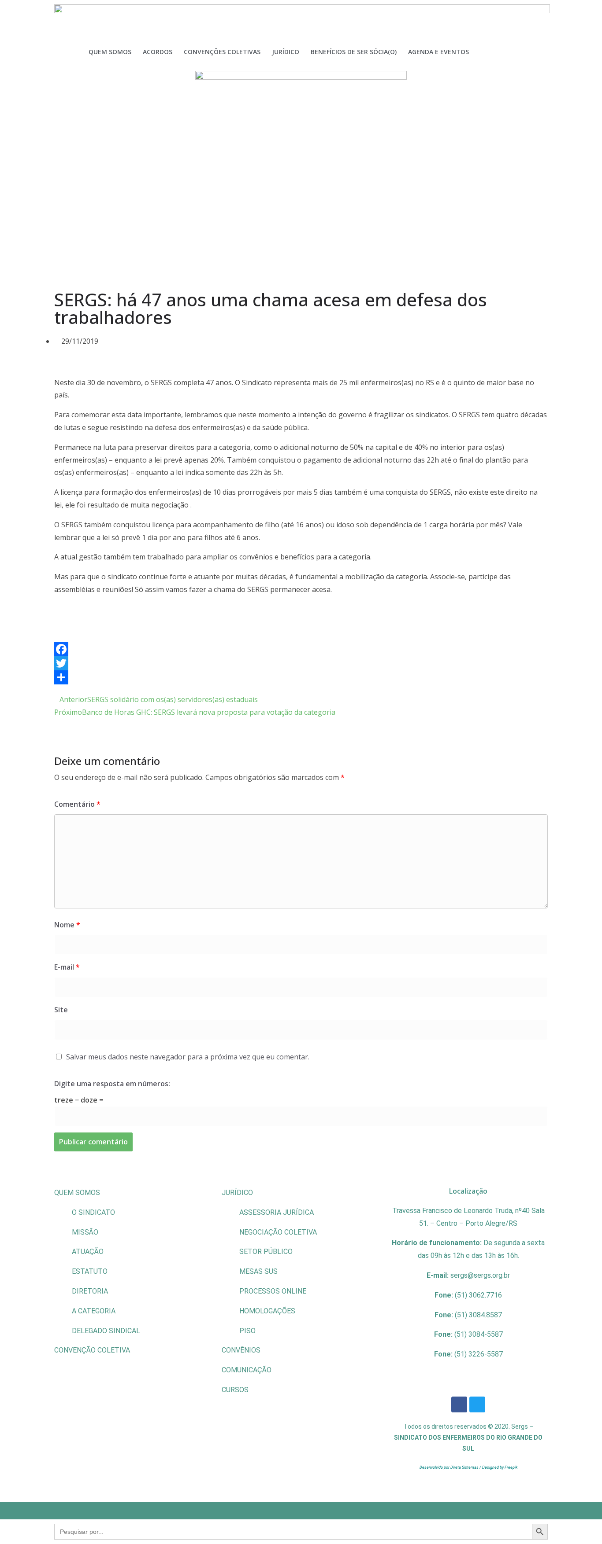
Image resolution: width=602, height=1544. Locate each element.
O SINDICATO (93, 1212)
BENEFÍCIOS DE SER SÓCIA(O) (354, 52)
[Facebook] (301, 649)
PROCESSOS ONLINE (272, 1291)
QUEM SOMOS (77, 1192)
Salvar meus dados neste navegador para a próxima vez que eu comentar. (187, 1057)
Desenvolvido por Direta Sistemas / (451, 1467)
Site (61, 1010)
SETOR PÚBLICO (266, 1251)
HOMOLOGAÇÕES (267, 1311)
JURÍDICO (237, 1192)
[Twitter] (301, 663)
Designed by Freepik (499, 1467)
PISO (247, 1331)
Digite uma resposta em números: (112, 1083)
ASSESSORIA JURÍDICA (276, 1212)
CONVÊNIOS (241, 1350)
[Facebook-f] (459, 1404)
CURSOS (235, 1390)
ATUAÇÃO (88, 1251)
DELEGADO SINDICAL (106, 1331)
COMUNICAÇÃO (246, 1370)
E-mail (67, 967)
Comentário (77, 804)
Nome (67, 925)
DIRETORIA (90, 1291)
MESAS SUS (258, 1271)
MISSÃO (85, 1232)
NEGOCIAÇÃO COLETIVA (278, 1232)
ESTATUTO (90, 1271)
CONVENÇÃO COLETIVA (92, 1350)
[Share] (301, 677)
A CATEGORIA (93, 1311)
